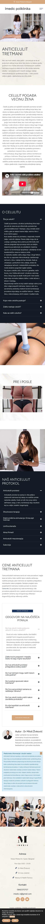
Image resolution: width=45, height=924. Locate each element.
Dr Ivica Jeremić (23, 873)
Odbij (15, 920)
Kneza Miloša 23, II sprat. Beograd (22, 859)
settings (12, 917)
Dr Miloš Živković (24, 868)
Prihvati (6, 920)
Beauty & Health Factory (23, 878)
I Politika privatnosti (29, 908)
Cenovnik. (5, 589)
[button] (41, 8)
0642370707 (22, 889)
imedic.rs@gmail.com (23, 894)
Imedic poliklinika (17, 8)
